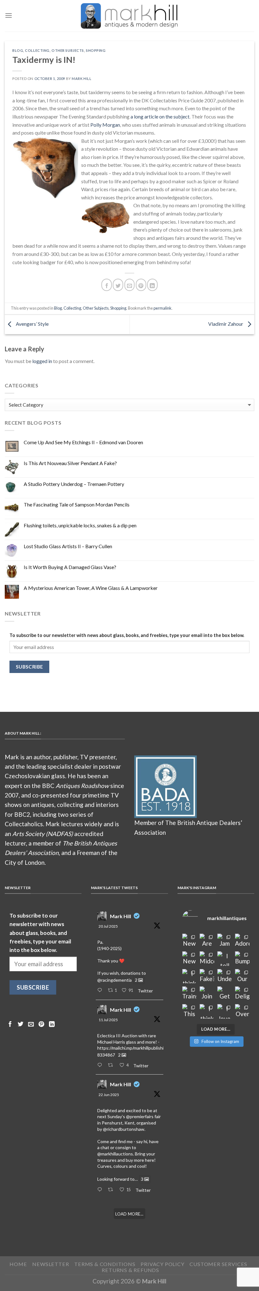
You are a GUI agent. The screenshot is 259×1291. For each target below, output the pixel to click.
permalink (163, 308)
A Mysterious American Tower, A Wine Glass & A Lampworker (91, 588)
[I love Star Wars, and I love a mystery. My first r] (224, 1011)
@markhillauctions (115, 1153)
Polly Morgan (105, 125)
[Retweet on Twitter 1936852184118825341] (112, 1190)
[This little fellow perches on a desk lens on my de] (189, 1011)
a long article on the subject (160, 116)
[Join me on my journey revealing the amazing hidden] (207, 993)
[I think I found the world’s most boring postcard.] (207, 1011)
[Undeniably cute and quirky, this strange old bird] (224, 976)
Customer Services (218, 1264)
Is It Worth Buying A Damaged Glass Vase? (70, 567)
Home (18, 1264)
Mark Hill (81, 78)
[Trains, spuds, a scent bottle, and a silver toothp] (189, 993)
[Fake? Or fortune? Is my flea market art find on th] (207, 976)
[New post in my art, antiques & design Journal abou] (189, 941)
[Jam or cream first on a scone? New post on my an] (224, 941)
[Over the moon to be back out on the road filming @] (242, 1011)
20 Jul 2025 (108, 926)
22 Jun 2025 (109, 1094)
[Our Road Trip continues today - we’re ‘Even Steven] (242, 976)
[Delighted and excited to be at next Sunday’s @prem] (242, 993)
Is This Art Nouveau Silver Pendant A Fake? (70, 463)
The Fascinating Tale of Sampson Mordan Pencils (77, 504)
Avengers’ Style (32, 324)
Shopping (95, 50)
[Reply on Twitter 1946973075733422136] (101, 990)
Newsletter (50, 1264)
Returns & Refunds (130, 1270)
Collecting (37, 50)
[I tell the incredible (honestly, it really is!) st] (224, 958)
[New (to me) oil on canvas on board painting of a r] (189, 958)
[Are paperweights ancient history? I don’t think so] (207, 941)
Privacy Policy (162, 1264)
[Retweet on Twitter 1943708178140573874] (112, 1065)
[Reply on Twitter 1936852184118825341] (101, 1190)
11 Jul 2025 (108, 1019)
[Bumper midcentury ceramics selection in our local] (242, 958)
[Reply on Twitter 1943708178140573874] (101, 1065)
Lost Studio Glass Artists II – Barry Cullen (68, 546)
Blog (17, 50)
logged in (42, 361)
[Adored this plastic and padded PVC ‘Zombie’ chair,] (242, 941)
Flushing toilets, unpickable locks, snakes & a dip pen (80, 525)
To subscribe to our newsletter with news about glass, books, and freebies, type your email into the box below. (126, 635)
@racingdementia (114, 980)
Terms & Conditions (105, 1264)
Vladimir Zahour (226, 324)
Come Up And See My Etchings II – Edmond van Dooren (83, 442)
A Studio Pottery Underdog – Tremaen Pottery (74, 484)
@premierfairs (140, 1116)
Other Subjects (67, 50)
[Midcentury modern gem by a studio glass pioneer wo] (207, 958)
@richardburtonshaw (123, 1129)
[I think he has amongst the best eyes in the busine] (189, 976)
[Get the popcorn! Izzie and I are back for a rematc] (224, 993)
